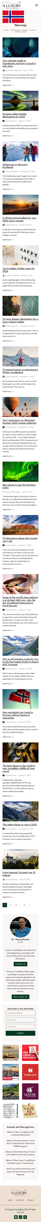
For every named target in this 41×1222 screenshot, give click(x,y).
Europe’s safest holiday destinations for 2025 (14, 115)
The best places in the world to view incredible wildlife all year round (19, 768)
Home (6, 30)
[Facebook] (16, 1217)
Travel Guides (15, 30)
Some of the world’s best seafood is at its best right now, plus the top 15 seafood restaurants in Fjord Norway (20, 601)
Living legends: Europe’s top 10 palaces (19, 874)
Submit (20, 1033)
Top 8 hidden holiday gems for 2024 (19, 270)
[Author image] (4, 70)
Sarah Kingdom (13, 171)
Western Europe (20, 31)
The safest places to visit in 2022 (20, 824)
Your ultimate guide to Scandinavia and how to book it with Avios (19, 63)
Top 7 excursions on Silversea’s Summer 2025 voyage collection (19, 421)
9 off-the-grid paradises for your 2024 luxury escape (19, 219)
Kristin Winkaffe (13, 275)
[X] (20, 1217)
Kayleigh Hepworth (14, 70)
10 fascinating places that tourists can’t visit (20, 539)
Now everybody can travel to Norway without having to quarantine (18, 715)
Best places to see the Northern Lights (19, 486)
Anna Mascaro (13, 879)
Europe (32, 30)
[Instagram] (25, 1217)
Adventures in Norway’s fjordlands (15, 166)
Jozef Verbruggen (14, 492)
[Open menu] (36, 5)
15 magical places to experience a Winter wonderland (20, 371)
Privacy (31, 1200)
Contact (20, 1200)
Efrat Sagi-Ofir (13, 225)
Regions (25, 30)
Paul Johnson (12, 121)
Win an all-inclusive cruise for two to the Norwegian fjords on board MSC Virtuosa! (20, 661)
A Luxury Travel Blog (15, 1209)
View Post (8, 85)
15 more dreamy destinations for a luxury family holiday (20, 320)
